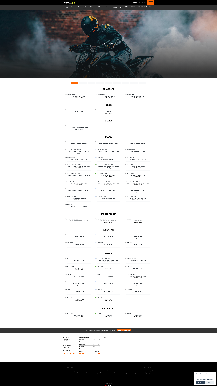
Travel (108, 81)
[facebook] (64, 349)
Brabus (100, 81)
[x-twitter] (70, 349)
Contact (134, 6)
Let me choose (210, 379)
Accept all (200, 382)
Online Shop (102, 6)
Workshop (116, 6)
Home (68, 6)
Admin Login (146, 363)
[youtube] (74, 349)
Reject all (209, 382)
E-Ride (91, 81)
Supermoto (125, 81)
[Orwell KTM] (150, 2)
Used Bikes (87, 6)
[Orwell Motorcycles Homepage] (69, 2)
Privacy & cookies (150, 363)
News (122, 6)
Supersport (142, 81)
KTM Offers (94, 6)
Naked (134, 81)
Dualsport (83, 81)
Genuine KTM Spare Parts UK (145, 6)
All (74, 81)
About (127, 6)
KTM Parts (109, 6)
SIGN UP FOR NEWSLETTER (121, 326)
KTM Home (74, 6)
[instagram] (67, 349)
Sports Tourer (117, 81)
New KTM (80, 6)
